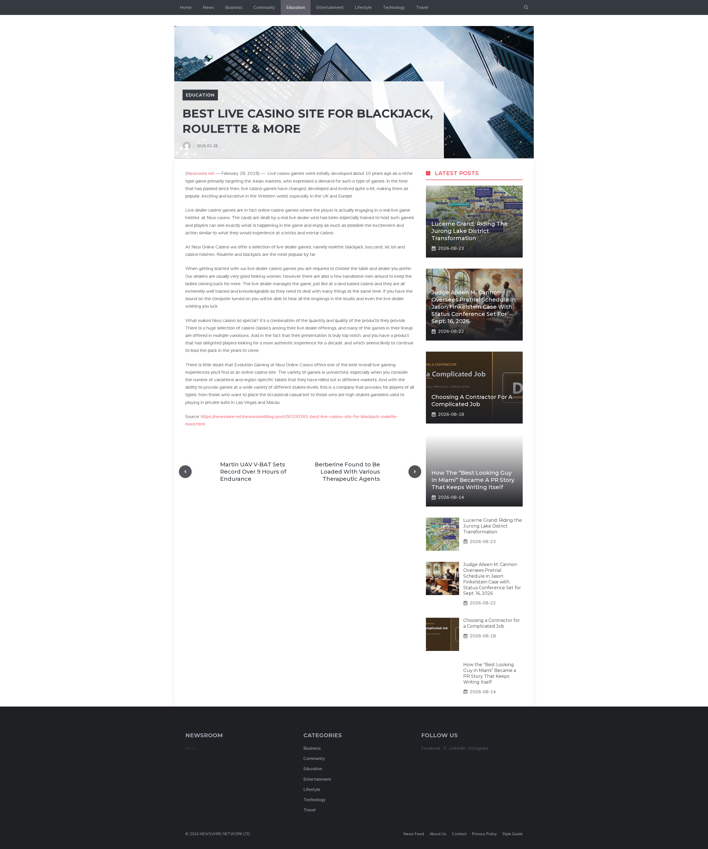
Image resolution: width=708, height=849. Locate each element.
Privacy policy (484, 833)
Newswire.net (201, 173)
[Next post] (415, 471)
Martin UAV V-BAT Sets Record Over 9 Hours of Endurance (253, 471)
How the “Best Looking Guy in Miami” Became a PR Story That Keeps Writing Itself (472, 479)
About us (438, 833)
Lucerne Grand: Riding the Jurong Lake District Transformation (469, 231)
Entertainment (330, 7)
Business (234, 7)
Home (186, 7)
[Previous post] (185, 471)
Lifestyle (363, 7)
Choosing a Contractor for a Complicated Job (491, 623)
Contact (459, 833)
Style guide (512, 833)
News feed (414, 833)
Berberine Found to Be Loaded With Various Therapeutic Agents (347, 471)
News (208, 7)
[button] (526, 7)
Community (264, 7)
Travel (422, 7)
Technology (394, 7)
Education (295, 7)
